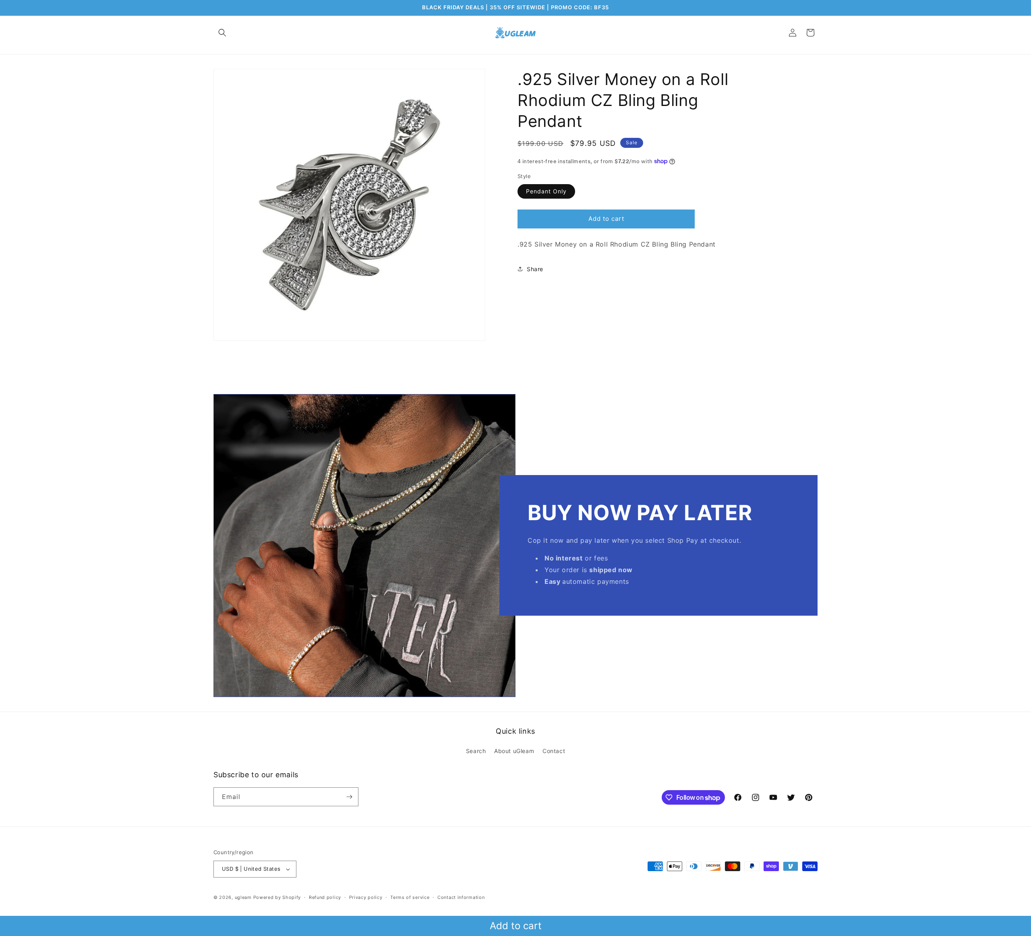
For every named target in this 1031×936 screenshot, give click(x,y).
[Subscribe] (349, 796)
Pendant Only (546, 190)
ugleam (243, 897)
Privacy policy (366, 897)
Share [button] (535, 268)
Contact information (460, 897)
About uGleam (514, 750)
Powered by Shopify (277, 897)
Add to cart (516, 926)
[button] (222, 33)
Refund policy (325, 897)
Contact (553, 750)
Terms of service (409, 897)
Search (476, 750)
